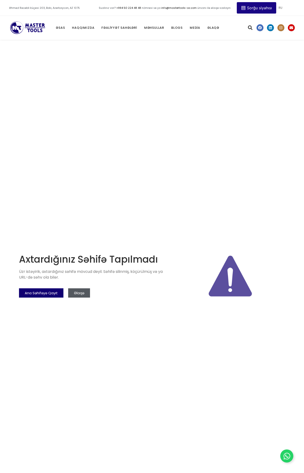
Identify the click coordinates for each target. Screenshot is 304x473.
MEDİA (195, 27)
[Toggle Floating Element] (286, 456)
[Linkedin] (270, 27)
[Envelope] (291, 27)
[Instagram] (281, 27)
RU (280, 8)
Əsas (60, 27)
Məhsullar (154, 27)
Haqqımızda (83, 27)
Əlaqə (213, 27)
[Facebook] (260, 27)
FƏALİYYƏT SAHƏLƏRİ (119, 27)
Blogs (177, 27)
